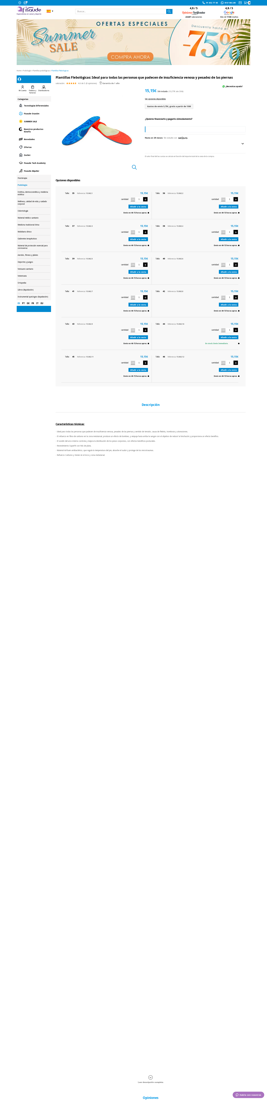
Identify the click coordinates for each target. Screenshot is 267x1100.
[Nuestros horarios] (26, 2)
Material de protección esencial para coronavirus (34, 247)
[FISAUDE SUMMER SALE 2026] (133, 42)
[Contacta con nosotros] (240, 2)
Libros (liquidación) (34, 289)
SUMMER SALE (34, 121)
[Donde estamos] (20, 2)
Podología (27, 71)
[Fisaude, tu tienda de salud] (29, 11)
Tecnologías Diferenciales (34, 105)
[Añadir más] (145, 199)
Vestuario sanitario (34, 269)
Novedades (34, 139)
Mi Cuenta (22, 91)
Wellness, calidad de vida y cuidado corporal (34, 202)
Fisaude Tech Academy (34, 163)
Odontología (34, 211)
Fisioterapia (34, 178)
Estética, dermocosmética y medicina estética (34, 193)
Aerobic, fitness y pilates (34, 255)
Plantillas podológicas (41, 71)
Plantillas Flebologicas (60, 71)
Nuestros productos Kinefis (34, 130)
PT (23, 303)
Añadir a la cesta (138, 207)
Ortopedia (34, 282)
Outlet (34, 155)
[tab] (23, 89)
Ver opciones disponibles (155, 99)
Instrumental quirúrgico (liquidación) (34, 296)
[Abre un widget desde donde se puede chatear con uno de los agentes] (248, 1095)
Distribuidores (43, 91)
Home (19, 71)
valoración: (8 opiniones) (76, 83)
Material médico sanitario (34, 217)
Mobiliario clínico (34, 231)
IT (37, 303)
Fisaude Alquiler (34, 171)
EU (42, 303)
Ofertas (34, 147)
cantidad (124, 199)
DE (28, 303)
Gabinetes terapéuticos (34, 238)
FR (33, 303)
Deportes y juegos (34, 262)
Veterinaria (34, 276)
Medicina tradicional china (34, 224)
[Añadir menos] (133, 199)
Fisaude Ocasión (34, 113)
